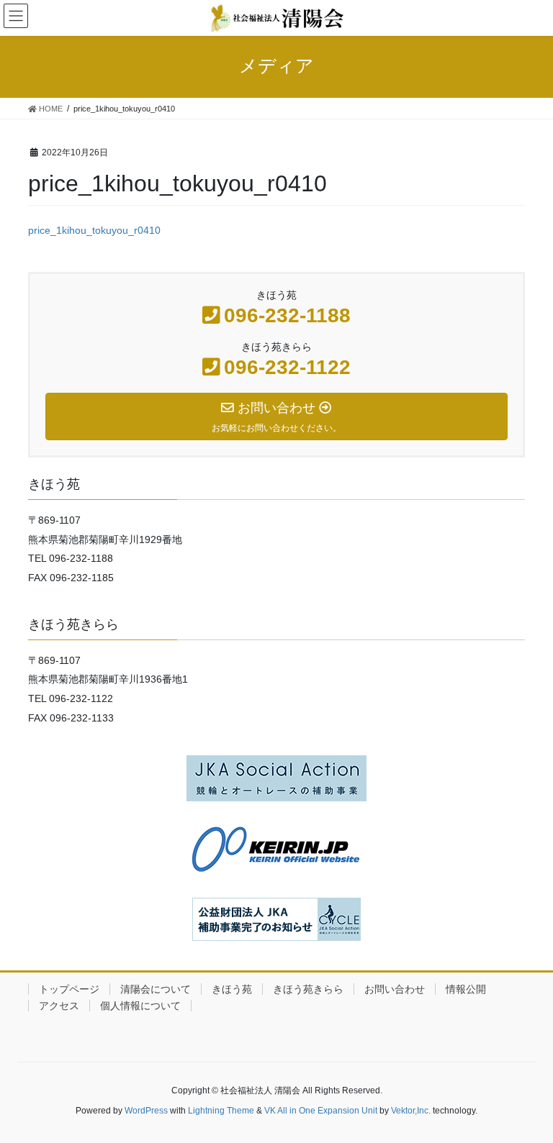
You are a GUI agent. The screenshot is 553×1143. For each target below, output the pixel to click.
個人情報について (140, 1005)
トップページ (69, 989)
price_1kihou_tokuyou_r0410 (94, 230)
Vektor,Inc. (411, 1111)
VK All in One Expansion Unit (320, 1111)
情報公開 (466, 989)
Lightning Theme (221, 1111)
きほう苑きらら (308, 989)
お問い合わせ (394, 989)
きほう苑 (232, 989)
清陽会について (155, 989)
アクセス (59, 1005)
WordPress (146, 1111)
